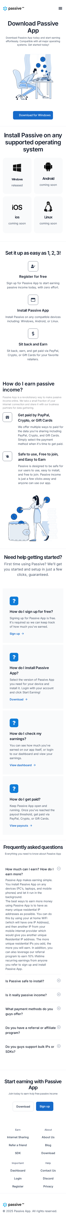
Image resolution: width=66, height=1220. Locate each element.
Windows (17, 179)
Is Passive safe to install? (24, 981)
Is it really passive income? (26, 995)
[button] (60, 8)
